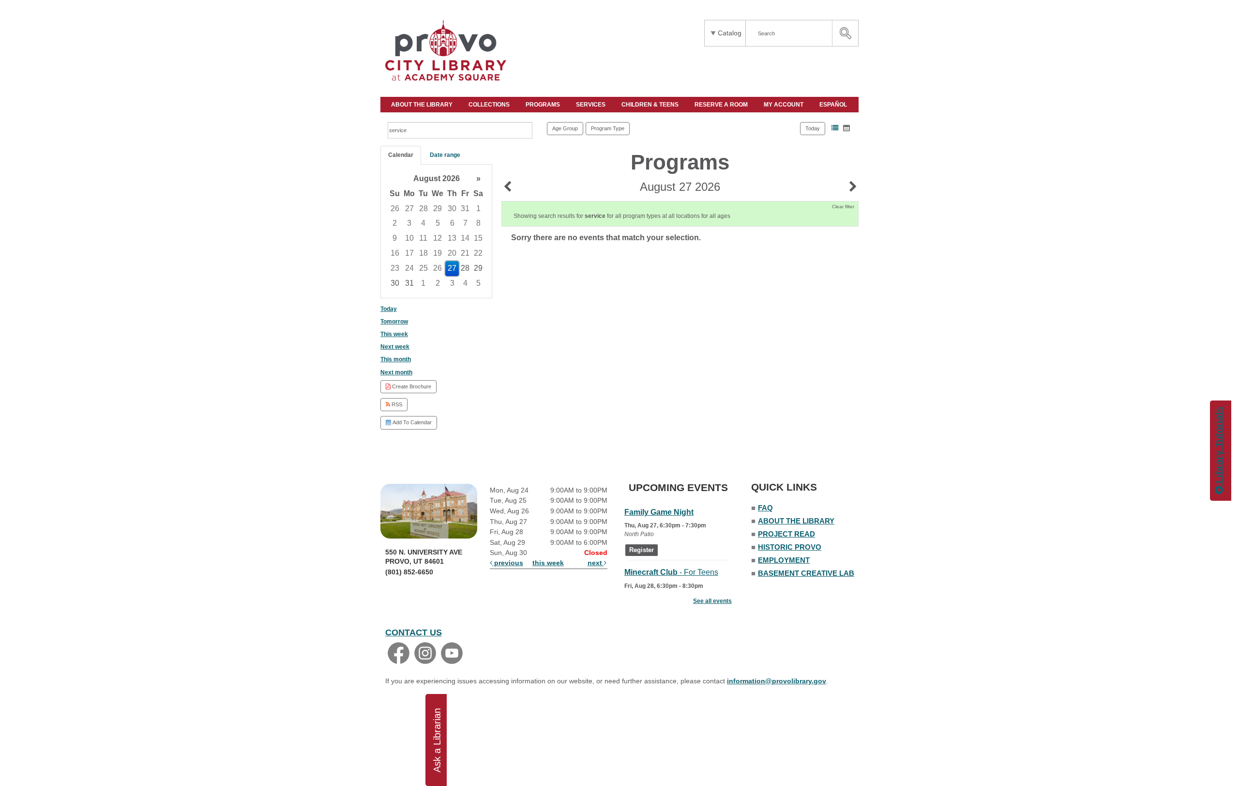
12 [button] (437, 238)
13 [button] (452, 238)
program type (607, 128)
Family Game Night (659, 512)
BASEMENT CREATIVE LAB (806, 573)
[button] (834, 127)
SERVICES (591, 105)
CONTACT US (413, 632)
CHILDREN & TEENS (650, 105)
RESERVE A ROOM (722, 105)
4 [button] (423, 223)
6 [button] (452, 223)
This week (394, 334)
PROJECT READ (786, 534)
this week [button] (548, 563)
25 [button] (423, 268)
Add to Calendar (411, 422)
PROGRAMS (543, 105)
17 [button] (409, 253)
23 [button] (395, 268)
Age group (565, 128)
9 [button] (395, 238)
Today (812, 128)
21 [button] (465, 253)
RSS (396, 404)
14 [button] (465, 238)
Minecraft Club (671, 572)
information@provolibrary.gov (776, 681)
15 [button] (478, 238)
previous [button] (507, 563)
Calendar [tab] (400, 155)
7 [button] (465, 223)
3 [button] (409, 223)
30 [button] (452, 208)
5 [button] (438, 223)
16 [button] (395, 253)
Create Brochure (411, 386)
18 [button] (423, 253)
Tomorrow (394, 321)
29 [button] (437, 208)
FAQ (765, 508)
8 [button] (478, 223)
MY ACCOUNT (784, 105)
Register (641, 550)
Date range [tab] (445, 155)
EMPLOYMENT (784, 560)
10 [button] (409, 238)
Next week (394, 346)
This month (395, 359)
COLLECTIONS (489, 105)
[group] (436, 231)
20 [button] (452, 253)
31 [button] (465, 208)
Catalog (729, 33)
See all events (712, 601)
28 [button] (423, 208)
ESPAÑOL (833, 105)
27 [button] (409, 208)
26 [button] (395, 208)
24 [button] (409, 268)
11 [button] (423, 238)
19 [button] (437, 253)
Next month (396, 372)
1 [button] (478, 208)
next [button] (596, 563)
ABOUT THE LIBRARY (422, 105)
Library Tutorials (1218, 446)
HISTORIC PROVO (789, 547)
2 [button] (395, 223)
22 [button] (478, 253)
